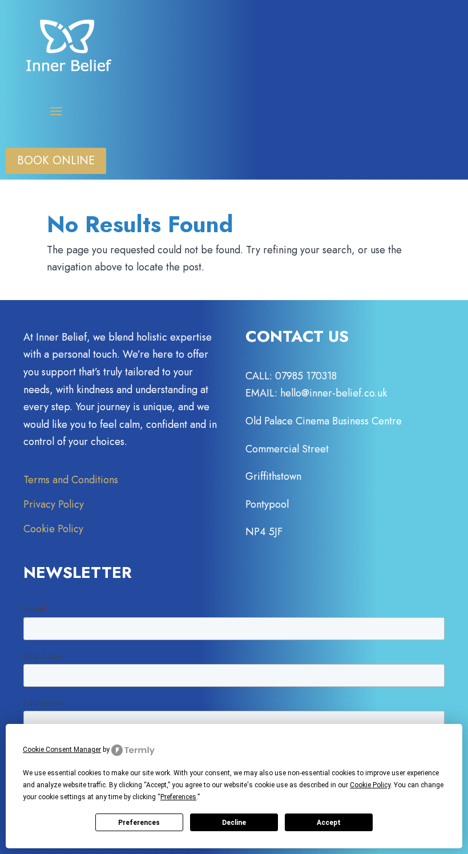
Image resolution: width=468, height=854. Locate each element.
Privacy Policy (53, 504)
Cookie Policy (53, 528)
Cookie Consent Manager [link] (62, 750)
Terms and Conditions (70, 479)
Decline (234, 823)
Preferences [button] (178, 797)
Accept (329, 823)
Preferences (139, 823)
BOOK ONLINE (56, 160)
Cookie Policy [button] (370, 785)
